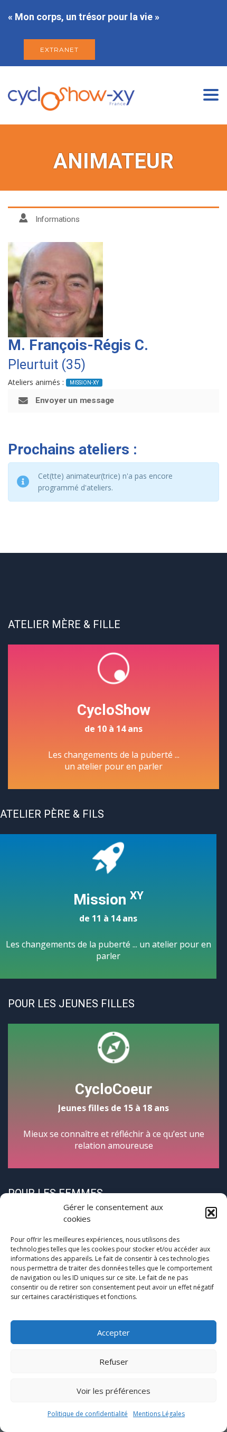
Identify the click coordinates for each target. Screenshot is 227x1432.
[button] (211, 1212)
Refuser (113, 1361)
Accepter (113, 1332)
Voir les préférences (113, 1390)
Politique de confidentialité (88, 1413)
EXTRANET (59, 49)
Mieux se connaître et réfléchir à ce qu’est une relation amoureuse (113, 1115)
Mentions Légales (159, 1413)
